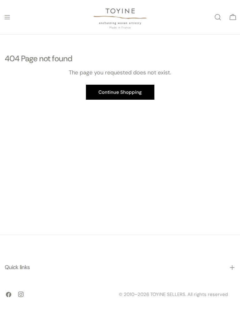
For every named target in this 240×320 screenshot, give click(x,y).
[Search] (218, 17)
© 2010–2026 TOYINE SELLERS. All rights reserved (173, 294)
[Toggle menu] (7, 17)
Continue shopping (120, 92)
